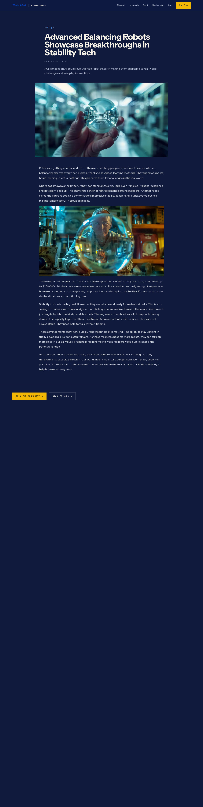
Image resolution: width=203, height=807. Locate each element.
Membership (157, 5)
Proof (145, 5)
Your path (134, 5)
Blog (170, 5)
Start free (183, 5)
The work (121, 5)
